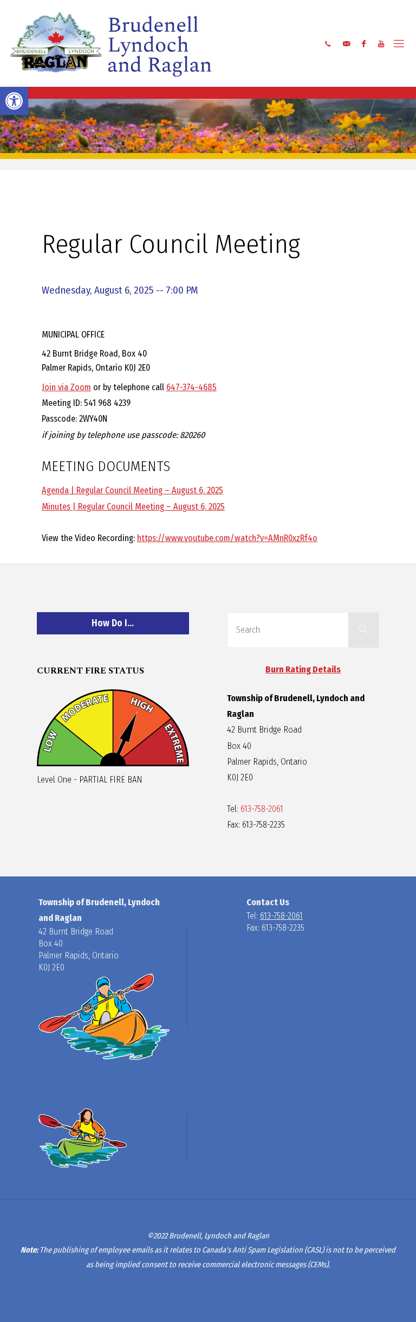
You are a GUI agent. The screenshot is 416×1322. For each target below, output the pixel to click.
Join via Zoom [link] (66, 387)
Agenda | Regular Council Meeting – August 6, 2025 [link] (132, 490)
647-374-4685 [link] (191, 387)
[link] (14, 101)
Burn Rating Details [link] (303, 669)
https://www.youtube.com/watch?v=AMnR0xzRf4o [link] (227, 538)
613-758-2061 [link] (261, 809)
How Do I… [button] (113, 623)
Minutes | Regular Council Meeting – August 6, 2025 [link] (133, 506)
